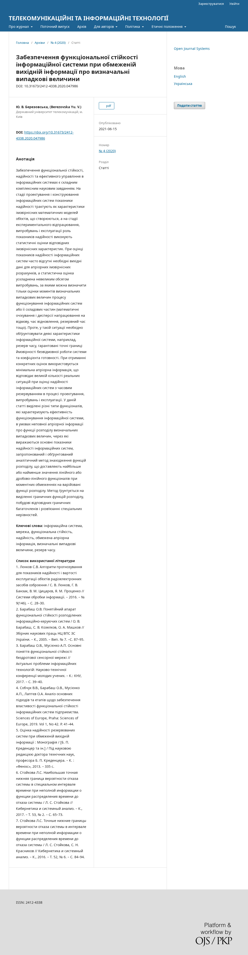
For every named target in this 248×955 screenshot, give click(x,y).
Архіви (40, 42)
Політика (133, 26)
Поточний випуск (55, 26)
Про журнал (19, 26)
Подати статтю (189, 105)
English (180, 76)
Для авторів (104, 26)
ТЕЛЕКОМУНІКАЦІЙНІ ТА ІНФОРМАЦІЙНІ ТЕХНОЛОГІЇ (88, 18)
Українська (183, 83)
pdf (108, 106)
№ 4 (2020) (58, 42)
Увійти (234, 3)
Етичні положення (168, 26)
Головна (22, 42)
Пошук (230, 26)
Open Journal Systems (192, 48)
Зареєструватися (211, 3)
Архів (81, 26)
